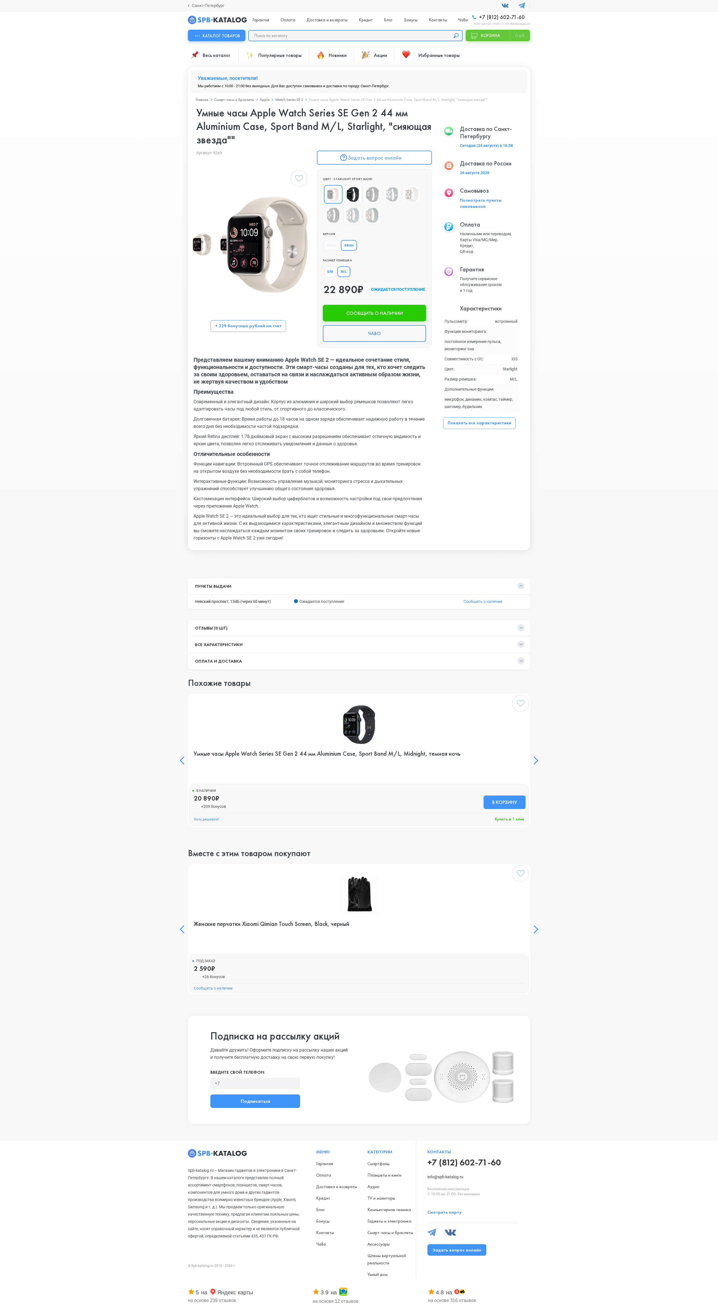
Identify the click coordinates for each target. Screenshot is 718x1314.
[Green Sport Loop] (372, 215)
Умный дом (377, 1274)
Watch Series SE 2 (289, 99)
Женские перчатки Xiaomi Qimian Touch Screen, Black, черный (271, 924)
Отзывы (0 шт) (211, 628)
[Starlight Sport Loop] (411, 194)
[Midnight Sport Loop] (333, 215)
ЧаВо (463, 20)
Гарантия (260, 20)
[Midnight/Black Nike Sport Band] (372, 194)
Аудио (373, 1186)
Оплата (287, 20)
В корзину (504, 802)
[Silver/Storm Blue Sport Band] (392, 194)
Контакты (438, 20)
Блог (388, 20)
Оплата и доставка (218, 661)
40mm (332, 245)
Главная (202, 99)
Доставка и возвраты (327, 20)
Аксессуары (378, 1244)
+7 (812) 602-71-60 (501, 17)
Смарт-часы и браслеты (234, 99)
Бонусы (411, 20)
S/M (330, 272)
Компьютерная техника (389, 1209)
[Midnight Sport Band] (353, 194)
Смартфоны (378, 1164)
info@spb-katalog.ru (445, 1177)
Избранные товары (439, 55)
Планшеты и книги (384, 1175)
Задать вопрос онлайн (375, 157)
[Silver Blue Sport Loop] (353, 215)
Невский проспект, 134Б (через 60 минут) (233, 601)
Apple (265, 99)
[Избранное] (299, 179)
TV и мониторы (381, 1198)
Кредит (366, 20)
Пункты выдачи (213, 586)
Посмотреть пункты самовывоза (480, 203)
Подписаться (255, 1101)
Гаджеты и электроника (389, 1221)
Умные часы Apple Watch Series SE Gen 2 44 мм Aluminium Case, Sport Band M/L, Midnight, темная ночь (327, 754)
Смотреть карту (444, 1212)
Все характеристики (219, 644)
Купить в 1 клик (509, 819)
